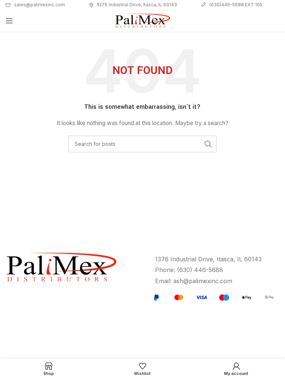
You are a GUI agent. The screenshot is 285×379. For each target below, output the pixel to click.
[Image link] (212, 297)
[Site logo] (142, 20)
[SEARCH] (208, 143)
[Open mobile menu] (9, 20)
